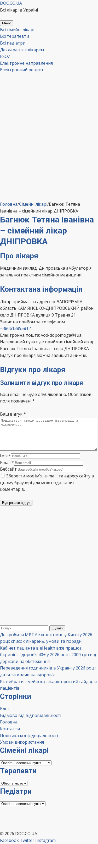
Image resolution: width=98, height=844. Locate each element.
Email (7, 462)
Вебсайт (8, 469)
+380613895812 (15, 328)
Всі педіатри (12, 43)
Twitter (27, 840)
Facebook (9, 840)
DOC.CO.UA (11, 3)
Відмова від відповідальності (30, 715)
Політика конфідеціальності (29, 735)
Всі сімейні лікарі (17, 29)
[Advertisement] (49, 149)
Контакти (10, 729)
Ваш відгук (13, 414)
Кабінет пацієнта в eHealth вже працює (41, 648)
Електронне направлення (26, 63)
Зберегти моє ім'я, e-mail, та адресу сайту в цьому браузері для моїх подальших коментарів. (47, 482)
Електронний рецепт (22, 70)
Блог (4, 708)
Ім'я (5, 456)
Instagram (45, 840)
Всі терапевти (14, 36)
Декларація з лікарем (22, 50)
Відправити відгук (16, 503)
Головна (9, 722)
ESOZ (5, 56)
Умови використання (22, 742)
